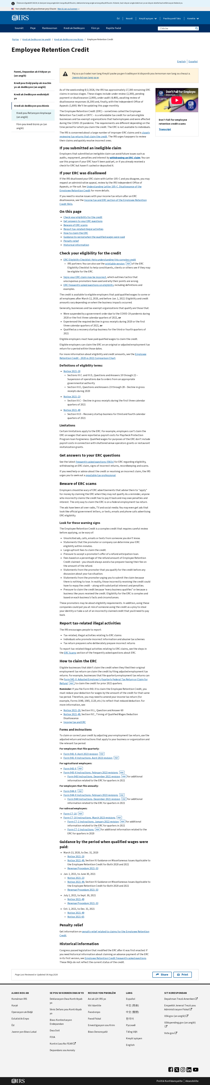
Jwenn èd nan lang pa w (85, 77)
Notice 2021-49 (71, 410)
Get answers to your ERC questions (83, 221)
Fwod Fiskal (94, 1018)
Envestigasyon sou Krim (101, 1025)
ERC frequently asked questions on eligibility (88, 285)
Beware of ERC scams (75, 225)
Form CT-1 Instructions (83, 829)
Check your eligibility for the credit (82, 217)
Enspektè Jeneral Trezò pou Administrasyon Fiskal (180, 1007)
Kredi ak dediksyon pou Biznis (68, 39)
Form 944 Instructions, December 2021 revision (96, 799)
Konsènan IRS (19, 999)
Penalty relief (71, 241)
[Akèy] (20, 16)
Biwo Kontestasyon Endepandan (61, 1022)
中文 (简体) (132, 1005)
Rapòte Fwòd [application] (113, 28)
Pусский (130, 1025)
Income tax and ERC (74, 722)
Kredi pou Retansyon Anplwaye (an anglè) (33, 115)
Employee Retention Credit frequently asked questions (115, 958)
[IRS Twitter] (176, 1069)
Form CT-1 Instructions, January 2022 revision (95, 821)
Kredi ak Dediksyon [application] (74, 28)
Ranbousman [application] (49, 28)
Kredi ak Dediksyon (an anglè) (36, 39)
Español (193, 61)
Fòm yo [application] (95, 28)
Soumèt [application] (19, 28)
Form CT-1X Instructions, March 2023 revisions (92, 817)
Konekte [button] (191, 18)
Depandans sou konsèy (62, 1050)
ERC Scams (70, 652)
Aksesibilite (192, 1081)
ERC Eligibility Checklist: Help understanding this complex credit (99, 259)
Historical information (76, 245)
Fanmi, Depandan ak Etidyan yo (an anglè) (32, 73)
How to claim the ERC (75, 233)
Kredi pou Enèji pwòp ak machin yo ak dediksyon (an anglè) (32, 85)
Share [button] (164, 975)
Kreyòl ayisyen (146, 18)
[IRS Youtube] (196, 1069)
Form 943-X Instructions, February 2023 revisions (93, 772)
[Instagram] (182, 1069)
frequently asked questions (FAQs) (95, 461)
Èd (118, 18)
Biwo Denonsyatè (98, 1031)
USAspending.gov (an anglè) (180, 1022)
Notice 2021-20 (71, 371)
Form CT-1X (72, 813)
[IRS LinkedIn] (189, 1069)
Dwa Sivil (55, 1030)
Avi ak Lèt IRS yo (97, 999)
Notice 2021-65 (75, 916)
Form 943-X (72, 768)
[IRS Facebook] (170, 1069)
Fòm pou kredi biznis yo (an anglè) (31, 126)
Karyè (14, 1005)
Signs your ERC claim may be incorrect (84, 277)
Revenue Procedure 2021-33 (82, 868)
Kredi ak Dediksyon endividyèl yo (31, 96)
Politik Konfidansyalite (170, 1081)
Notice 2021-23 (71, 396)
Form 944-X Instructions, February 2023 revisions (93, 795)
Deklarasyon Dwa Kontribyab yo (66, 1001)
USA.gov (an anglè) (174, 1016)
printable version (117, 263)
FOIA (52, 1037)
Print (185, 975)
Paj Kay (15, 39)
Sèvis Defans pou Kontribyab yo (66, 1011)
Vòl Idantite (94, 1005)
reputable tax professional (101, 475)
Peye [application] (33, 28)
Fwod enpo (94, 1012)
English (181, 61)
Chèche (196, 28)
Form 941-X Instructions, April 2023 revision (90, 758)
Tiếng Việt (131, 1031)
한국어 (130, 1018)
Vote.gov (169, 1033)
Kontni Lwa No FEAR (61, 1043)
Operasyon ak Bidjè (22, 1012)
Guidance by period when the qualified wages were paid (94, 237)
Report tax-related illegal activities (83, 229)
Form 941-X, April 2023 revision (83, 754)
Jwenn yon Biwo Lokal (24, 1031)
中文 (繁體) (132, 1012)
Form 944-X (72, 791)
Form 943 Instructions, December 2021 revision (96, 776)
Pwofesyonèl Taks (172, 18)
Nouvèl (129, 18)
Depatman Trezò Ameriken (179, 999)
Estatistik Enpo (20, 1018)
